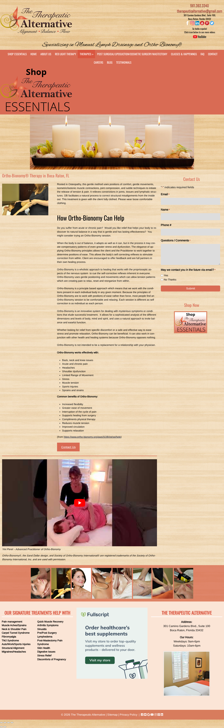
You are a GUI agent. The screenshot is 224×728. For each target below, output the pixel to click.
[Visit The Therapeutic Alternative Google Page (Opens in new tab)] (148, 714)
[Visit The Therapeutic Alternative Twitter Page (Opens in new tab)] (145, 714)
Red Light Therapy (65, 54)
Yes (166, 275)
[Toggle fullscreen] (8, 722)
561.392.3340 (199, 5)
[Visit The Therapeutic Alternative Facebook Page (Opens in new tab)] (142, 714)
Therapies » (86, 54)
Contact (213, 54)
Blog (110, 62)
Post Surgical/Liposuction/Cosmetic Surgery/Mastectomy (132, 54)
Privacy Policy (128, 714)
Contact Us (68, 447)
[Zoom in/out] (11, 722)
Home (33, 54)
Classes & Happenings (184, 54)
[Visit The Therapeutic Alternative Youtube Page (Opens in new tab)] (152, 714)
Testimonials (123, 62)
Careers (98, 62)
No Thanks (170, 279)
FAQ (202, 54)
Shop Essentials (17, 54)
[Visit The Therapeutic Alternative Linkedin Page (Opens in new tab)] (162, 714)
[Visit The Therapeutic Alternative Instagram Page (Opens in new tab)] (155, 714)
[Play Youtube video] (79, 502)
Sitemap (112, 714)
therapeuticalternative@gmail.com (199, 10)
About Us (45, 54)
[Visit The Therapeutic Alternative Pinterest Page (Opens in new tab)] (159, 714)
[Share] (5, 722)
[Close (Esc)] (1, 722)
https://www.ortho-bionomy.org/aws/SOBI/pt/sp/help (92, 436)
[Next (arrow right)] (5, 726)
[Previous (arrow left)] (1, 726)
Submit (190, 288)
